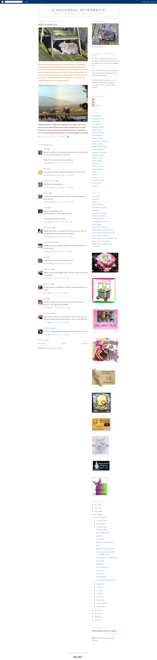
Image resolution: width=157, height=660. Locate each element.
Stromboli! (95, 199)
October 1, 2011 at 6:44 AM (56, 278)
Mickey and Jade (97, 138)
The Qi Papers (96, 116)
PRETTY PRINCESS (103, 533)
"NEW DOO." (100, 574)
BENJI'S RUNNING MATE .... (105, 549)
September (100, 527)
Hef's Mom (47, 284)
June (98, 590)
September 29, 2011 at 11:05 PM (58, 163)
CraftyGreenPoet (97, 161)
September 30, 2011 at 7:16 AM (58, 237)
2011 (96, 514)
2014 (96, 505)
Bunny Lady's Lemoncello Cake (102, 230)
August (99, 584)
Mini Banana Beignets (99, 207)
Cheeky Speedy (97, 169)
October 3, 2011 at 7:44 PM (56, 335)
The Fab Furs (48, 228)
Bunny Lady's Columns (100, 235)
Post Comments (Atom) (54, 348)
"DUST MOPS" (101, 577)
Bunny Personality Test (99, 227)
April (98, 597)
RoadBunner (48, 328)
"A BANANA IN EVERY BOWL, (106, 558)
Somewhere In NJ (97, 119)
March (99, 600)
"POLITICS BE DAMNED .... (105, 542)
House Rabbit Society (99, 213)
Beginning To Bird (98, 180)
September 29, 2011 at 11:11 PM (58, 175)
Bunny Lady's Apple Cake (100, 241)
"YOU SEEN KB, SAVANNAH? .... (107, 580)
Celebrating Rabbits (98, 219)
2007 (96, 620)
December (100, 517)
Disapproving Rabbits (99, 152)
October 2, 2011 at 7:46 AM (56, 322)
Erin (45, 257)
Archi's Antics (96, 183)
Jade (45, 299)
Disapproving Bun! (98, 155)
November (100, 520)
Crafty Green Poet (49, 181)
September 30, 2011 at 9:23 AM (58, 263)
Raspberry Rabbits (98, 127)
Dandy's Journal (97, 158)
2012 (96, 511)
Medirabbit (95, 210)
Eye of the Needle (98, 149)
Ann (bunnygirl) (49, 242)
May (98, 594)
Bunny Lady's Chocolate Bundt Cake (104, 238)
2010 (96, 610)
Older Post (84, 343)
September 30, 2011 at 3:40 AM (58, 222)
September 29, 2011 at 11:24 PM (58, 187)
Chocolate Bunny (98, 166)
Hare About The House (99, 216)
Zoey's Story (96, 196)
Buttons (94, 172)
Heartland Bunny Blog (99, 147)
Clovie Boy (96, 163)
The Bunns (96, 105)
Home (63, 343)
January (99, 606)
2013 (96, 508)
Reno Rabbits (96, 124)
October (99, 524)
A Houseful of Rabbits (78, 10)
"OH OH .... (99, 536)
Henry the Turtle (97, 144)
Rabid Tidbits (96, 130)
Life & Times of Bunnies (100, 141)
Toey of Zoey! (100, 570)
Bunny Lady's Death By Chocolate (103, 233)
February (100, 603)
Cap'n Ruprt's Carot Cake (100, 221)
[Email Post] (68, 136)
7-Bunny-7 (95, 186)
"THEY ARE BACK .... (103, 567)
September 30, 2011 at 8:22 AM (58, 251)
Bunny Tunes (96, 224)
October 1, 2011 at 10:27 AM (57, 308)
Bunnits (94, 175)
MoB (45, 169)
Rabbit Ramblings (98, 133)
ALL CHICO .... (101, 561)
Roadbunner (96, 121)
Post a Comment (43, 340)
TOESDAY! (100, 564)
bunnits (46, 193)
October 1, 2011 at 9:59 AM (56, 293)
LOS (45, 149)
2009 (96, 614)
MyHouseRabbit (97, 135)
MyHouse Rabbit (97, 205)
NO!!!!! (98, 546)
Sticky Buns (96, 202)
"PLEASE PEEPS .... (102, 530)
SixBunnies (47, 269)
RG (94, 102)
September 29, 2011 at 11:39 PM (58, 202)
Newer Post (41, 343)
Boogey (94, 177)
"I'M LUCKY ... (101, 539)
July (98, 587)
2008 (96, 617)
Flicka (46, 208)
